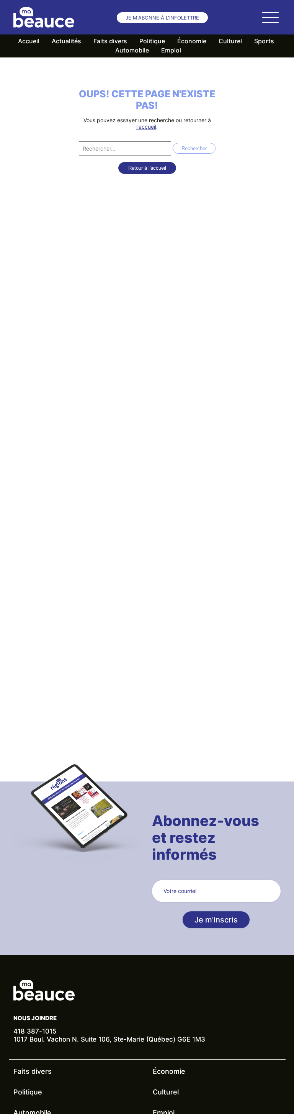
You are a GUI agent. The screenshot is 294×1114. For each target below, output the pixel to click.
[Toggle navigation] (270, 17)
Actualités (66, 41)
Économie (191, 41)
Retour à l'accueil (147, 168)
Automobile (132, 50)
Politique (152, 41)
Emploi (171, 50)
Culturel (230, 41)
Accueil (28, 41)
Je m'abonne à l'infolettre (162, 18)
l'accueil (146, 126)
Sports (264, 41)
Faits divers (110, 41)
